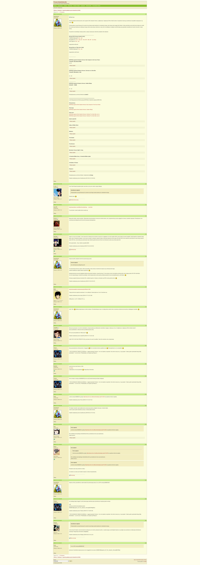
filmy (95, 39)
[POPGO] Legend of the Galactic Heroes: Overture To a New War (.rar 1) (84, 114)
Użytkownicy (60, 5)
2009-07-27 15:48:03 (58, 376)
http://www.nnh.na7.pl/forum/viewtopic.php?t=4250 (94, 396)
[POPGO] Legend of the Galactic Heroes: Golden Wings (81, 109)
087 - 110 (92, 39)
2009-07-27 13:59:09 (58, 325)
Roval (55, 446)
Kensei (55, 218)
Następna (62, 12)
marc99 (55, 207)
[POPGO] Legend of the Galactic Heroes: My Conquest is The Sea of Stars (84, 104)
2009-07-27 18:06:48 (58, 498)
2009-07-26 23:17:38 (58, 183)
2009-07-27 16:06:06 (58, 394)
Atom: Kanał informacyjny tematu (140, 559)
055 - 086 (87, 39)
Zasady (65, 5)
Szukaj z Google (76, 5)
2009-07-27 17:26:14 (58, 444)
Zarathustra (56, 16)
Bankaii (55, 366)
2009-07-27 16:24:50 (58, 424)
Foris (55, 396)
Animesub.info (88, 5)
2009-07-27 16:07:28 (58, 405)
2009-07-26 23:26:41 (58, 204)
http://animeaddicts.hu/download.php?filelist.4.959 (79, 289)
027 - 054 (83, 39)
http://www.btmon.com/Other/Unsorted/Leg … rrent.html (80, 207)
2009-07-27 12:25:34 (58, 306)
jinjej (55, 289)
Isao (55, 426)
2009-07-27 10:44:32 (58, 286)
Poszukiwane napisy (96, 5)
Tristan (55, 347)
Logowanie (83, 5)
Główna (55, 5)
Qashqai (55, 236)
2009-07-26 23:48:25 (58, 256)
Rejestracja (70, 5)
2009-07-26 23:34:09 (58, 234)
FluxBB (145, 561)
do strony (71, 368)
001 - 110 (80, 38)
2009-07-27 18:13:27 (58, 520)
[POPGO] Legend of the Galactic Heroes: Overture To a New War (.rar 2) (84, 115)
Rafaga (55, 522)
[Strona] (54, 251)
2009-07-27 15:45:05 (58, 363)
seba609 (56, 327)
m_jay (55, 186)
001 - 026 (78, 39)
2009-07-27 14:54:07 (58, 345)
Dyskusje (59, 10)
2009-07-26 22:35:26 (58, 14)
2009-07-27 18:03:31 (58, 480)
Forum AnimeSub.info (60, 2)
